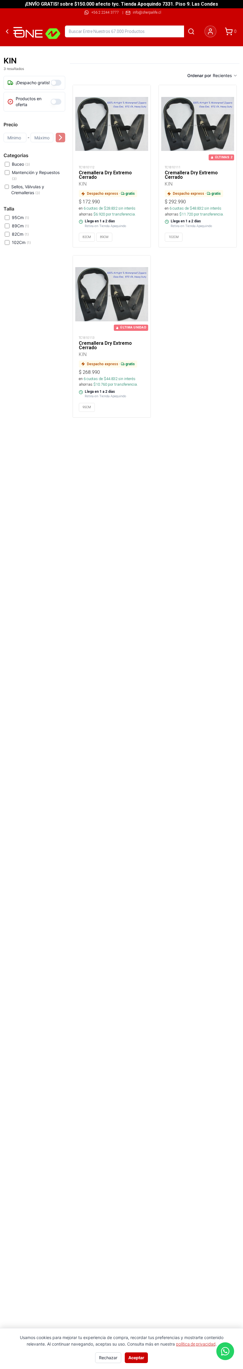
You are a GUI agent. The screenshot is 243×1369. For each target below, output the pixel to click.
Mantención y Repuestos (36, 175)
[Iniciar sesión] (210, 31)
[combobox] (225, 76)
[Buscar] (191, 31)
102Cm (21, 242)
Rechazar (108, 1357)
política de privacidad (195, 1344)
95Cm (20, 217)
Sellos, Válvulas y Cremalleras (27, 189)
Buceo (21, 164)
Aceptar (136, 1357)
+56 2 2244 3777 (105, 12)
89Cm (20, 225)
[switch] (56, 83)
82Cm (20, 234)
